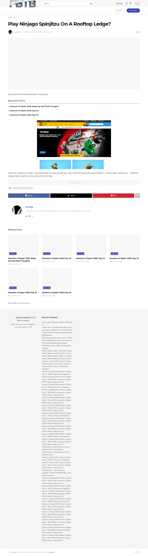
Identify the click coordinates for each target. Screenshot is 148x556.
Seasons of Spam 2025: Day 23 (24, 115)
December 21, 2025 (15, 295)
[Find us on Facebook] (126, 3)
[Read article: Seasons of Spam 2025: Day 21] (23, 279)
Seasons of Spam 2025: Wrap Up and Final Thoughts (34, 106)
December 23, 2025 (83, 261)
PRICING (119, 10)
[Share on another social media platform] (137, 195)
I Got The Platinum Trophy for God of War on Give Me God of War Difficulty (57, 332)
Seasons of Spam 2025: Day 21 (22, 292)
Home (10, 17)
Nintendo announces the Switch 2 (59, 340)
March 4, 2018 (30, 32)
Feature (13, 253)
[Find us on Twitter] (130, 3)
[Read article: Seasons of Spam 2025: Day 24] (57, 245)
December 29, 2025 (15, 264)
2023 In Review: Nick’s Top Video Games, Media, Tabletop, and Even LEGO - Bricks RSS (57, 353)
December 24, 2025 (49, 261)
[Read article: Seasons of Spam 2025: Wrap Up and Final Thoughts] (23, 245)
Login (120, 3)
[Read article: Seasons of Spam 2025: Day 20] (57, 279)
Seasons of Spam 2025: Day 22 (124, 258)
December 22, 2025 (117, 261)
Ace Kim (18, 32)
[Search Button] (91, 3)
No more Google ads (62, 374)
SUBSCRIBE (133, 10)
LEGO (15, 17)
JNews (15, 552)
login (15, 303)
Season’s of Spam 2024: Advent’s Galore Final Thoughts (56, 366)
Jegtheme (52, 552)
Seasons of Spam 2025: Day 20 (56, 292)
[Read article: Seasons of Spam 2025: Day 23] (91, 245)
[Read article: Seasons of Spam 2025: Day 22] (125, 245)
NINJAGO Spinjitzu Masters (23, 188)
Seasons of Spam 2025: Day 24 (24, 111)
